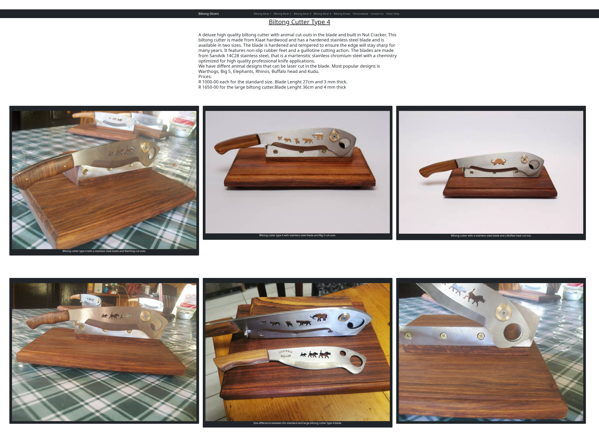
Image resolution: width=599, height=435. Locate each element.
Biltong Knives (342, 13)
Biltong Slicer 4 (322, 13)
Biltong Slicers (208, 14)
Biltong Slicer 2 (282, 13)
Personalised (360, 13)
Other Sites (392, 13)
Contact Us (377, 13)
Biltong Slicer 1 (262, 13)
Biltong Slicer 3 (302, 13)
